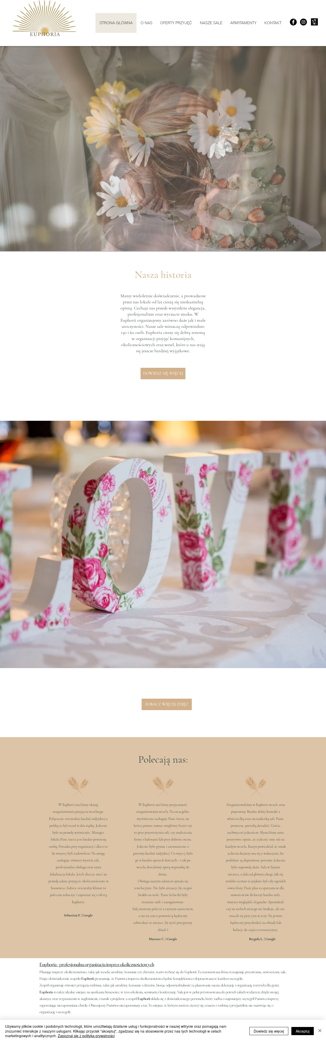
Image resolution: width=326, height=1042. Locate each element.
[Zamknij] (320, 1031)
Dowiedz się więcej (269, 1031)
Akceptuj (302, 1031)
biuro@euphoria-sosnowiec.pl (72, 957)
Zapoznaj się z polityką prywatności (86, 1035)
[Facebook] (293, 22)
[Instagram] (303, 22)
